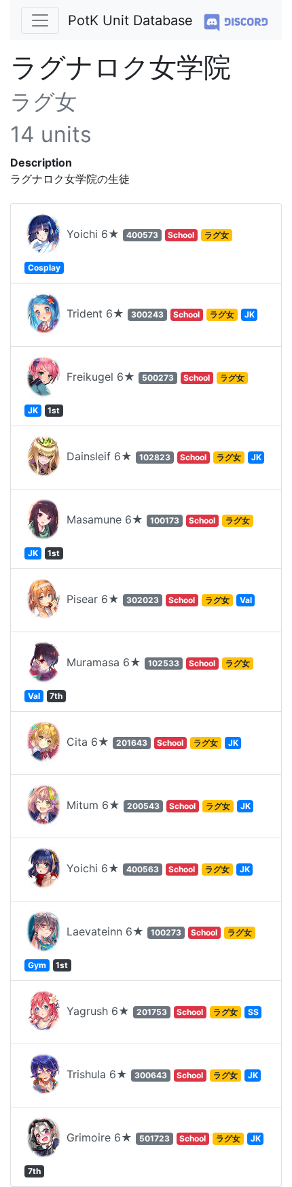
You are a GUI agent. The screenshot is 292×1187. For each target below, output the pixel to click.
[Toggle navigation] (40, 20)
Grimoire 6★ (144, 1153)
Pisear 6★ (157, 599)
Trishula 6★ (160, 1074)
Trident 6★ (159, 313)
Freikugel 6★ (136, 392)
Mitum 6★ (157, 805)
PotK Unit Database (130, 20)
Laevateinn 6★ (140, 947)
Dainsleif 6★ (162, 456)
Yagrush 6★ (161, 1011)
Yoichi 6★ (128, 250)
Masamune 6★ (139, 535)
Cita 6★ (150, 742)
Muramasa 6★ (139, 678)
